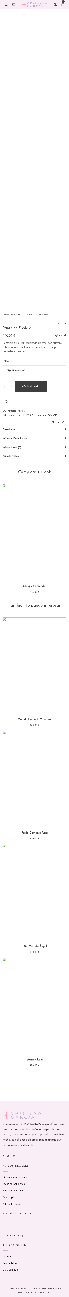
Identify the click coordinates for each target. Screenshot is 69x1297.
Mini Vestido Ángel (34, 946)
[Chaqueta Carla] (59, 323)
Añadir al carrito (31, 386)
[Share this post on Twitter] (53, 422)
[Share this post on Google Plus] (63, 422)
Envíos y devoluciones (14, 1183)
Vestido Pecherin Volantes (34, 719)
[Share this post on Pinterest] (58, 422)
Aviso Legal (8, 1197)
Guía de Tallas (11, 456)
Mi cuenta (7, 1256)
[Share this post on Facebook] (47, 422)
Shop (20, 315)
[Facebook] (3, 1156)
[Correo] (14, 1156)
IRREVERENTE (29, 415)
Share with (52, 414)
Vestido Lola (35, 1059)
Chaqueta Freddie (34, 586)
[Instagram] (8, 1156)
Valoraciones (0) (12, 447)
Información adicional (15, 438)
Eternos (29, 315)
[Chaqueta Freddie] (64, 323)
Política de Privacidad (13, 1190)
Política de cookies (12, 1204)
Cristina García (9, 315)
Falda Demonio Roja (34, 832)
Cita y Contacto (10, 1269)
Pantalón (41, 415)
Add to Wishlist (6, 401)
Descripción (9, 429)
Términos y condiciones (15, 1177)
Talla (6, 360)
